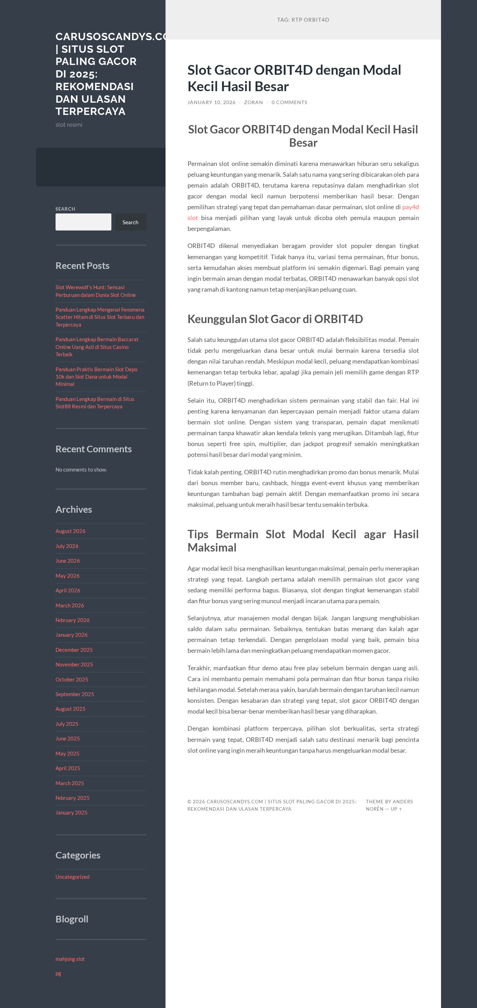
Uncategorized (72, 877)
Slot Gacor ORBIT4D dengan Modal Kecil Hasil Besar (295, 77)
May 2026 (68, 575)
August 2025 (71, 709)
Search (65, 209)
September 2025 (75, 694)
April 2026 (68, 590)
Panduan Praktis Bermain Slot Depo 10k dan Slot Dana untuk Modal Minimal (96, 376)
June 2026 (68, 560)
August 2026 (71, 531)
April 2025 (68, 768)
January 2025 (72, 812)
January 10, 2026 (212, 102)
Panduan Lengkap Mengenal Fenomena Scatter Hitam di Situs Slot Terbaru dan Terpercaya (100, 317)
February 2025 (73, 798)
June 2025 (68, 738)
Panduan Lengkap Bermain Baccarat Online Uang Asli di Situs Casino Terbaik (97, 346)
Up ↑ (397, 809)
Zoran (253, 102)
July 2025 (67, 724)
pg (58, 973)
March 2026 (70, 605)
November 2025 (74, 664)
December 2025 (74, 650)
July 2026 (67, 546)
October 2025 (72, 679)
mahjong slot (70, 959)
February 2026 (73, 620)
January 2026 (72, 634)
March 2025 (70, 783)
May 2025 (68, 753)
